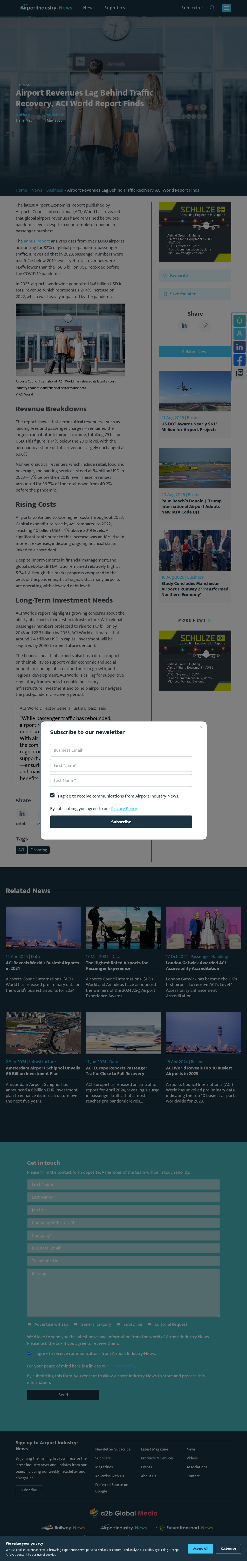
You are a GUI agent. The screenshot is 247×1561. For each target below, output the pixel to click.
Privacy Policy (124, 808)
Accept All (200, 1548)
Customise (228, 1548)
